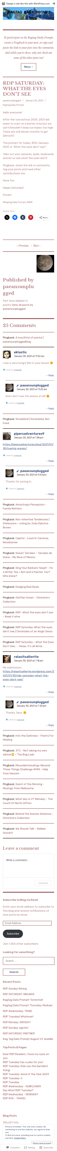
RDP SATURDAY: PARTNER (19, 1033)
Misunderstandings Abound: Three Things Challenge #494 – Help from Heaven (27, 769)
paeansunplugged (12, 100)
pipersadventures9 (29, 434)
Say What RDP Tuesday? (18, 1090)
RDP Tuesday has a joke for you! (23, 1062)
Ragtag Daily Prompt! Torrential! (23, 999)
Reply (51, 375)
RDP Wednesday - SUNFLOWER (22, 1086)
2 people (18, 370)
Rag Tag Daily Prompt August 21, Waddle (28, 1038)
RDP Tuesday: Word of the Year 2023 (26, 1074)
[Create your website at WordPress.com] (28, 3)
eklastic (20, 352)
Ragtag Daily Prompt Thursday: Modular (28, 1005)
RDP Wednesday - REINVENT (20, 1094)
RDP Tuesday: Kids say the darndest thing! (25, 1068)
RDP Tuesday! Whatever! (18, 1016)
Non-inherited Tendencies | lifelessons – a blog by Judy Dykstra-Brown (26, 523)
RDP (30, 202)
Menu (27, 66)
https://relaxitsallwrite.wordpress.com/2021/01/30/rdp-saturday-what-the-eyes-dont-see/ (28, 675)
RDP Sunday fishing (15, 988)
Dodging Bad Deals (27, 586)
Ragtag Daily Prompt (13, 105)
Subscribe (13, 933)
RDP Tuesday (11, 1082)
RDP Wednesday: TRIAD (17, 1011)
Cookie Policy (20, 1138)
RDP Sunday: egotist (15, 1027)
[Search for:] (28, 960)
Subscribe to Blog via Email (20, 899)
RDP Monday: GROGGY (17, 1022)
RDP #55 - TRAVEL (14, 1098)
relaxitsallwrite (26, 657)
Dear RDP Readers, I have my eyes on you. (26, 1056)
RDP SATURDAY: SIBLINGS (18, 994)
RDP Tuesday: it (12, 1078)
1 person (18, 455)
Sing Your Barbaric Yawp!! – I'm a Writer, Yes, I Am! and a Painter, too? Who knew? (28, 571)
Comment (43, 883)
